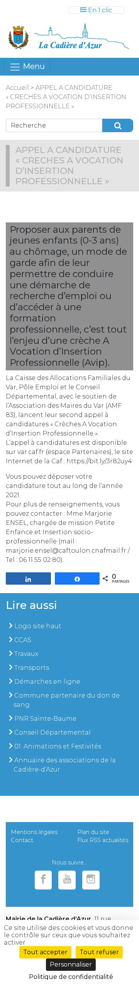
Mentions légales (34, 832)
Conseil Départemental (52, 732)
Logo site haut (37, 626)
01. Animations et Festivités (57, 746)
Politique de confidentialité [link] (71, 976)
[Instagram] (91, 880)
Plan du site (93, 832)
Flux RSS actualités (102, 840)
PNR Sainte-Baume (45, 718)
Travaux (26, 653)
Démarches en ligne (47, 681)
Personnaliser (71, 964)
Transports (31, 667)
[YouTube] (67, 880)
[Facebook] (43, 880)
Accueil (17, 87)
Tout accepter (45, 952)
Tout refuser (99, 952)
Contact (22, 840)
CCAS (22, 640)
